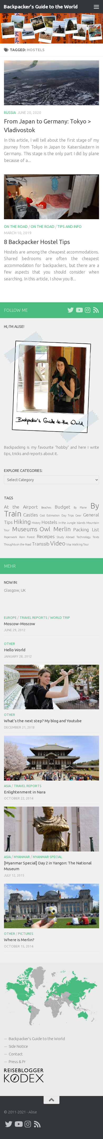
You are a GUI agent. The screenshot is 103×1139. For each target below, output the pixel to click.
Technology (84, 537)
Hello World (14, 650)
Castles (30, 514)
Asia (7, 786)
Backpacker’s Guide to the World (37, 1038)
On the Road (42, 226)
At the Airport (21, 506)
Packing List (86, 529)
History (36, 522)
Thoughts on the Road (17, 544)
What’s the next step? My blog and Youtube (43, 721)
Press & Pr (17, 1061)
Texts (96, 537)
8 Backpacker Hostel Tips (37, 241)
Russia (10, 113)
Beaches (46, 507)
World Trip (60, 617)
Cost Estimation (50, 515)
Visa (68, 544)
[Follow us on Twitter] (70, 310)
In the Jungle (67, 522)
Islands (81, 522)
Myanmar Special (47, 857)
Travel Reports (33, 617)
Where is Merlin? (19, 939)
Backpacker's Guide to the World (40, 6)
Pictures (25, 933)
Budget (62, 506)
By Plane (80, 507)
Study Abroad (65, 537)
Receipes (46, 536)
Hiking (22, 521)
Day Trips (68, 515)
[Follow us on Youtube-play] (79, 310)
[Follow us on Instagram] (87, 310)
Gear (78, 515)
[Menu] (96, 6)
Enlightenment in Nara (24, 792)
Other (9, 643)
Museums (24, 529)
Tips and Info (69, 226)
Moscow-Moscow (19, 623)
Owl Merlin (55, 529)
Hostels (49, 522)
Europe (10, 617)
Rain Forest (27, 537)
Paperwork (10, 537)
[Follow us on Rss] (96, 310)
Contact (16, 1054)
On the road (16, 226)
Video (57, 543)
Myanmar (22, 857)
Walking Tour (80, 544)
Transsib (40, 543)
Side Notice (18, 1046)
